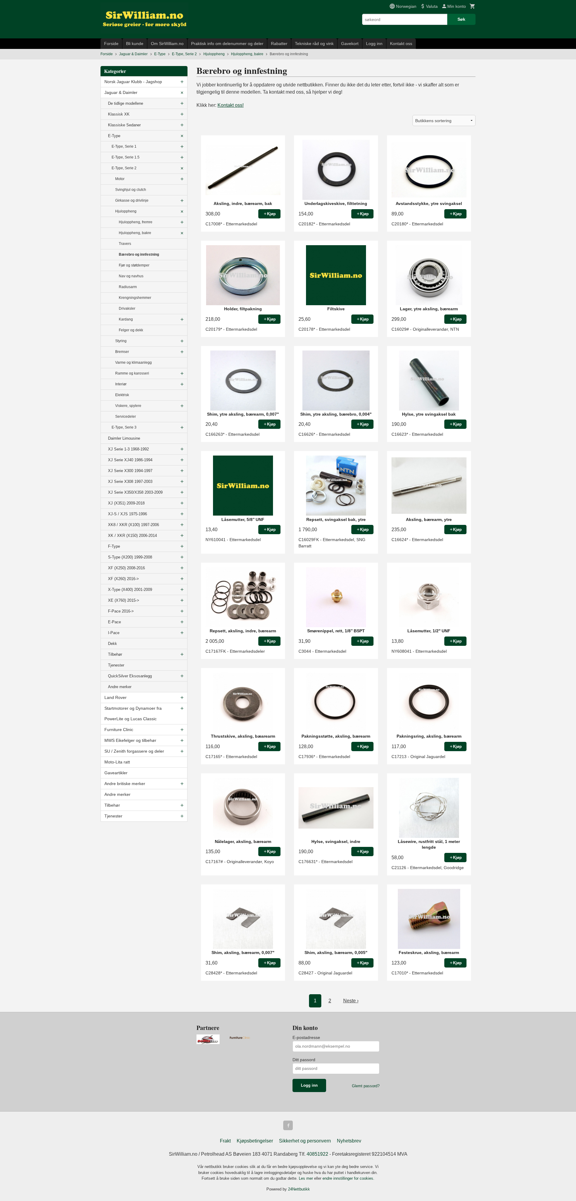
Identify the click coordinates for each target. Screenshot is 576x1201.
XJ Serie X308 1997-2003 (130, 481)
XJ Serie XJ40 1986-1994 (130, 460)
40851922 (317, 1154)
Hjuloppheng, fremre (135, 222)
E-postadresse (306, 1037)
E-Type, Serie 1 (124, 146)
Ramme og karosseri (132, 373)
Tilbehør (115, 654)
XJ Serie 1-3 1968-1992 (128, 449)
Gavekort (349, 43)
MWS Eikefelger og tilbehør (130, 740)
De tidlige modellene (125, 103)
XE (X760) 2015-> (123, 600)
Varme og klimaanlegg (133, 362)
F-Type (114, 546)
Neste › (350, 1000)
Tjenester (116, 665)
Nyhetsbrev (349, 1140)
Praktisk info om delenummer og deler (227, 43)
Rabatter (279, 43)
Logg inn (374, 43)
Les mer (306, 1178)
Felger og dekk (131, 330)
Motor (119, 179)
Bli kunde (134, 43)
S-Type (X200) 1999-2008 (130, 557)
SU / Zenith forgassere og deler (134, 751)
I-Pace (113, 633)
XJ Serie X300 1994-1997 (130, 470)
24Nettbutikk (299, 1189)
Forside (111, 43)
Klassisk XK (119, 114)
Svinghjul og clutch (130, 190)
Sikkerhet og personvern (305, 1140)
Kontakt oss (401, 43)
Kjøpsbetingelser (255, 1140)
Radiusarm (128, 287)
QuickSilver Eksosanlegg (130, 676)
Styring (121, 341)
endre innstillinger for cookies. (348, 1178)
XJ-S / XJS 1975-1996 (127, 514)
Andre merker (119, 687)
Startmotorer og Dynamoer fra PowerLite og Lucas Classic (133, 713)
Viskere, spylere (128, 406)
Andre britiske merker (124, 783)
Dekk (112, 643)
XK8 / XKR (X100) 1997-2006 (133, 524)
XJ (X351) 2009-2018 (126, 503)
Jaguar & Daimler (120, 92)
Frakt (225, 1140)
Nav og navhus (131, 276)
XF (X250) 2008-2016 (126, 568)
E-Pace (114, 622)
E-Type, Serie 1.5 (126, 157)
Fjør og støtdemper (134, 265)
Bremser (122, 352)
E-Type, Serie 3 (124, 427)
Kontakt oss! (231, 105)
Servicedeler (125, 416)
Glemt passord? (366, 1086)
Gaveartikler (116, 772)
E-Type (114, 136)
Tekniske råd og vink (314, 43)
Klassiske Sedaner (124, 125)
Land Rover (115, 697)
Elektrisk (122, 395)
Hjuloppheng (125, 211)
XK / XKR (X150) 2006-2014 (132, 535)
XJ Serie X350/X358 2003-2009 (135, 492)
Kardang (126, 319)
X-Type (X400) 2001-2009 (130, 589)
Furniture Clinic (118, 729)
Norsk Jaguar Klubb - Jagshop (133, 81)
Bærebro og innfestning (139, 254)
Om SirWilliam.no (167, 43)
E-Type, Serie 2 (124, 168)
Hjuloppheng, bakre (135, 233)
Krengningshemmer (135, 298)
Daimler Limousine (124, 438)
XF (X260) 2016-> (123, 578)
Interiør (121, 384)
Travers (125, 244)
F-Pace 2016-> (121, 611)
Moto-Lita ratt (117, 762)
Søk (461, 19)
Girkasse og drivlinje (131, 200)
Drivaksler (127, 308)
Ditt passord (303, 1059)
